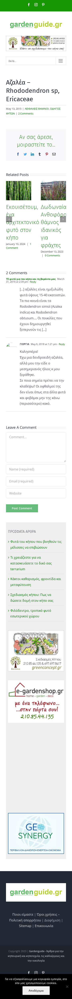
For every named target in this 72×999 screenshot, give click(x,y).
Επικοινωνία (44, 926)
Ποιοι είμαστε (22, 914)
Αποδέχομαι (36, 990)
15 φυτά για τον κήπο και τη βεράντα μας (31, 279)
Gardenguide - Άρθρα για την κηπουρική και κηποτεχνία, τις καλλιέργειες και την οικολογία (36, 955)
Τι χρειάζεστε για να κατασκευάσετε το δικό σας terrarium (31, 563)
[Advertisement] (36, 768)
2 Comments (25, 113)
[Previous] (9, 219)
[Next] (63, 219)
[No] (67, 987)
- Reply (32, 281)
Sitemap (25, 926)
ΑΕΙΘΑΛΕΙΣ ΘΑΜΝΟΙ (37, 108)
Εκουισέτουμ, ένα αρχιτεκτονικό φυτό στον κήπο (22, 222)
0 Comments (52, 255)
